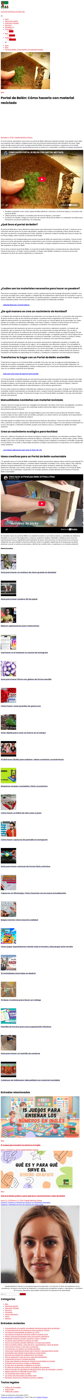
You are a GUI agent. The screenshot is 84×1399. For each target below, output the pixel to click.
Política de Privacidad (13, 1387)
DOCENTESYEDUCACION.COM (13, 12)
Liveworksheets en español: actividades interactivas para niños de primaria (32, 1328)
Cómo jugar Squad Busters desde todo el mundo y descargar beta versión (31, 1351)
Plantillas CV (9, 27)
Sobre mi (8, 37)
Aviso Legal (9, 1389)
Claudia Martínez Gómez (23, 137)
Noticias (12, 35)
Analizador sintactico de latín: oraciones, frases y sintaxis (26, 1338)
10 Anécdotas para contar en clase (18, 1373)
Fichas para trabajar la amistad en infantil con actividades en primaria (30, 1361)
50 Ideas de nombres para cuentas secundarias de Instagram (27, 1367)
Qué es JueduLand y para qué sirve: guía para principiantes (26, 1357)
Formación (8, 29)
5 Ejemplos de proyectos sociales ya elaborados (22, 1363)
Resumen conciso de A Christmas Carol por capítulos (24, 1377)
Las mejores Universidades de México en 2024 (22, 1332)
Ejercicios (8, 25)
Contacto (12, 40)
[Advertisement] (42, 122)
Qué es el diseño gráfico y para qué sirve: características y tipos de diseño (33, 1196)
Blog (6, 33)
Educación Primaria (12, 23)
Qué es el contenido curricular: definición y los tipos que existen (28, 1343)
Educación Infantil (11, 21)
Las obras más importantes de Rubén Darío (21, 1375)
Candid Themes (42, 1397)
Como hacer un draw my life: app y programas (21, 1347)
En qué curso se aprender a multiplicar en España (22, 1365)
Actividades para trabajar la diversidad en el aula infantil (25, 1353)
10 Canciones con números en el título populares (22, 1349)
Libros (11, 31)
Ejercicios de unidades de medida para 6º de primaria (24, 1355)
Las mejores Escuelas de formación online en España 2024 (26, 1334)
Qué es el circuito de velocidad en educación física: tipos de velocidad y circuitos (34, 1369)
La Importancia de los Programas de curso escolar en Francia (27, 1330)
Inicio (7, 19)
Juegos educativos (11, 1314)
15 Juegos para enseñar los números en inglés (20, 1145)
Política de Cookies (12, 1391)
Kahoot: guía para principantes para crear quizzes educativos (27, 1336)
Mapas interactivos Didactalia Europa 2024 (21, 1371)
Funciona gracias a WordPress (12, 1397)
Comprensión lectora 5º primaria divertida (20, 1359)
